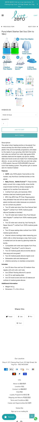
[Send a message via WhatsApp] (35, 418)
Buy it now (19, 135)
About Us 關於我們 (19, 384)
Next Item (32, 26)
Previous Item (8, 26)
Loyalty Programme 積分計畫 (19, 395)
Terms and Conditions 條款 (19, 400)
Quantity (5, 119)
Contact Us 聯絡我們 (19, 389)
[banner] (19, 16)
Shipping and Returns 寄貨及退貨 (19, 397)
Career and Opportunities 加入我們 (19, 403)
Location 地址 (19, 386)
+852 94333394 (23, 364)
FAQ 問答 (19, 392)
